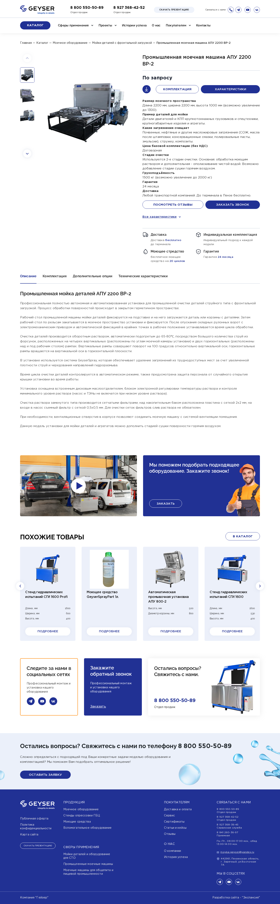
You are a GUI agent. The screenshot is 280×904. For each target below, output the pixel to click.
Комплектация (177, 89)
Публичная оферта (34, 818)
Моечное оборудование (81, 809)
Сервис (169, 815)
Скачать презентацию (174, 10)
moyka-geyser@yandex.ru (237, 852)
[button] (27, 58)
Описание (28, 276)
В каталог (243, 536)
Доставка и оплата (178, 809)
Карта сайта (29, 834)
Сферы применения (73, 25)
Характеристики (230, 89)
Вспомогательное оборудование (87, 828)
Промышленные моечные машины (88, 864)
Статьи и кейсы (175, 828)
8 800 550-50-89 (87, 7)
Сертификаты (174, 822)
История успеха (176, 857)
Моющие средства (77, 822)
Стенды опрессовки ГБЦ (81, 815)
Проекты (105, 25)
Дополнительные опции (92, 276)
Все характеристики (159, 216)
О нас (156, 25)
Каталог (35, 25)
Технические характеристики (143, 276)
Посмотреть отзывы (172, 204)
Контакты (203, 25)
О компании (172, 851)
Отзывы (169, 834)
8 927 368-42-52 (129, 7)
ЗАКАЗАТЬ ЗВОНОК (232, 204)
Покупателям (176, 25)
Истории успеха (134, 25)
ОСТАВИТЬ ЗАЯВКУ (45, 774)
